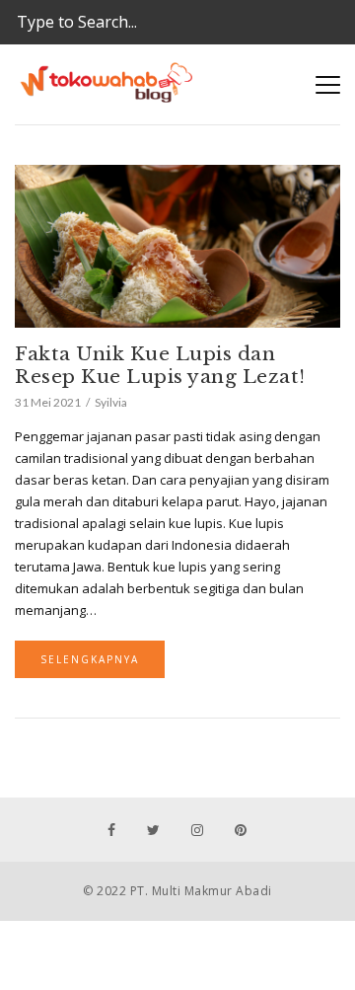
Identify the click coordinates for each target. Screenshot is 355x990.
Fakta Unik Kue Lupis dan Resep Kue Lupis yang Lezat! (160, 365)
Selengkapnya (89, 659)
